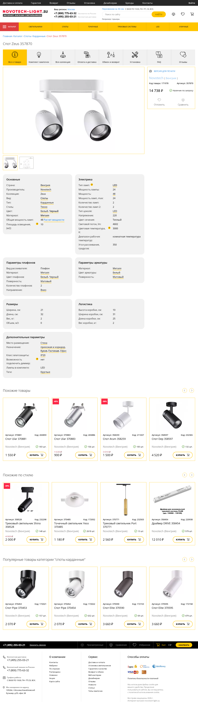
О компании (57, 657)
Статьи (91, 687)
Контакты (147, 2)
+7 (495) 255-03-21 (75, 16)
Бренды (130, 2)
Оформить (184, 645)
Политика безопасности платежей (143, 678)
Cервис (93, 657)
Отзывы (71, 2)
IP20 (43, 355)
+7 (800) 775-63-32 (75, 13)
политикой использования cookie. (144, 692)
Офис (63, 350)
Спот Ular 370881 (16, 439)
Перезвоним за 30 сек (113, 9)
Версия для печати (164, 71)
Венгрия (45, 185)
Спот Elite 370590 (113, 608)
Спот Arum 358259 (114, 439)
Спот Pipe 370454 (65, 608)
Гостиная (53, 350)
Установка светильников (99, 665)
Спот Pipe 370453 (16, 608)
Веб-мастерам (94, 675)
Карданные (39, 36)
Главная (7, 36)
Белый (44, 211)
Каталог (12, 26)
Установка (89, 2)
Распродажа (54, 672)
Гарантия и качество (97, 668)
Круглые (45, 372)
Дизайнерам (110, 2)
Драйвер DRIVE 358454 (166, 523)
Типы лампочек (95, 691)
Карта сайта (54, 681)
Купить (34, 455)
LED (115, 185)
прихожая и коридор (53, 347)
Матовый (46, 281)
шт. (164, 645)
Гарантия (36, 2)
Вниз (43, 290)
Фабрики (53, 665)
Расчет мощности (54, 219)
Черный (54, 211)
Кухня (44, 350)
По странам (54, 668)
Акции (52, 678)
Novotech (46, 189)
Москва (71, 9)
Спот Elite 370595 (162, 608)
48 (114, 193)
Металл (45, 215)
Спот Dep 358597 (162, 439)
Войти (192, 3)
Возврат (54, 2)
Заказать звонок (38, 645)
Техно (44, 206)
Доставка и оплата (12, 2)
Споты (27, 36)
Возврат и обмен (96, 672)
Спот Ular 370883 (64, 439)
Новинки (53, 675)
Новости (92, 684)
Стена (44, 342)
